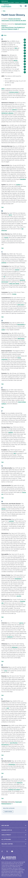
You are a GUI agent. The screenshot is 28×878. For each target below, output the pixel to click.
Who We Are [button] (5, 825)
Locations (22, 2)
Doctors (17, 2)
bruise (14, 294)
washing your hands (14, 789)
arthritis (3, 262)
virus (5, 670)
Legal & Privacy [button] (6, 834)
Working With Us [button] (6, 830)
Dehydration (21, 324)
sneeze (17, 269)
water (3, 329)
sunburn (3, 403)
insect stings (22, 402)
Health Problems (8, 811)
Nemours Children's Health (7, 2)
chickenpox (18, 578)
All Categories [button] (6, 839)
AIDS (2, 88)
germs (15, 60)
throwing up (5, 744)
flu (4, 276)
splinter (10, 432)
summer (11, 521)
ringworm (19, 782)
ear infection (14, 742)
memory (14, 109)
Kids (4, 11)
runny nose (20, 304)
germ (10, 215)
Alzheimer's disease (7, 113)
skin (16, 48)
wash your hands (14, 283)
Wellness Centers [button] (7, 844)
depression (21, 338)
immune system (14, 92)
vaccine (19, 596)
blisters (3, 509)
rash (8, 708)
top (2, 207)
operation (23, 179)
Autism (18, 184)
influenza (14, 647)
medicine (10, 636)
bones (6, 237)
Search (20, 6)
